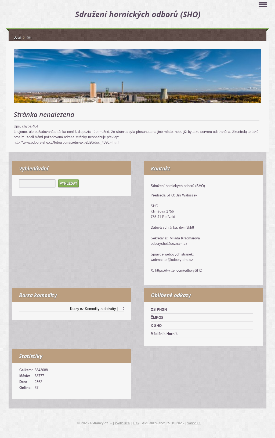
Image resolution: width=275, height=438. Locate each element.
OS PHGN (159, 310)
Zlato (123, 309)
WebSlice (122, 423)
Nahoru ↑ (194, 423)
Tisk (136, 423)
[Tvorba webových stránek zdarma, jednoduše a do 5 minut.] (111, 423)
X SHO (156, 326)
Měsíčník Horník (164, 334)
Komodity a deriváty (96, 309)
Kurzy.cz (73, 309)
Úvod (17, 37)
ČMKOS (157, 318)
